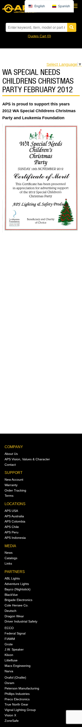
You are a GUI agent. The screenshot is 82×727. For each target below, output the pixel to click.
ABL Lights (12, 578)
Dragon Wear (14, 616)
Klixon (9, 655)
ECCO (9, 628)
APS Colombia (15, 521)
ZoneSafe (12, 720)
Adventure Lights (17, 584)
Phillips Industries (17, 694)
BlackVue (11, 594)
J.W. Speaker (14, 649)
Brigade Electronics (18, 600)
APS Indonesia (15, 537)
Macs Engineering (18, 666)
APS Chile (12, 527)
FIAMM (10, 639)
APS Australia (14, 516)
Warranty (11, 485)
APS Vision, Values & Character (27, 459)
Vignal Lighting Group (20, 710)
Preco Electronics (17, 699)
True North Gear (16, 704)
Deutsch (10, 611)
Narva (9, 671)
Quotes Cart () (39, 36)
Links (8, 563)
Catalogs (11, 558)
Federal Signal (15, 633)
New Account (14, 479)
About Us (11, 454)
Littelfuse (11, 660)
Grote (9, 644)
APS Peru (11, 532)
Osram (9, 683)
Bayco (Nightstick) (18, 589)
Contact (10, 464)
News (9, 552)
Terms (9, 495)
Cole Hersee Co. (16, 605)
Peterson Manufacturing (22, 688)
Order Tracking (15, 490)
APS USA (11, 511)
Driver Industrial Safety (21, 621)
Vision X (10, 715)
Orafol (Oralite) (15, 677)
